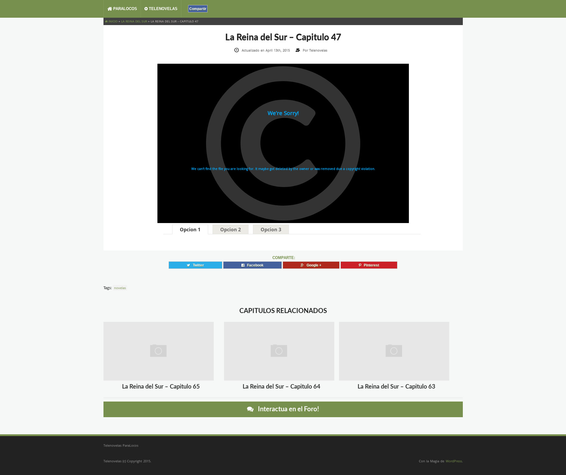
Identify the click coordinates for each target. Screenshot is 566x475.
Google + (312, 265)
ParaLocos (124, 8)
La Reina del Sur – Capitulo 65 (161, 387)
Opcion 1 (190, 229)
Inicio (113, 21)
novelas (120, 288)
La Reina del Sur (134, 21)
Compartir (197, 9)
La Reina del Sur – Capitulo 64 (281, 387)
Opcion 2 (230, 229)
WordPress (454, 461)
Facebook (254, 265)
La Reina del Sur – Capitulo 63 (396, 387)
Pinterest (370, 265)
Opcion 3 (271, 229)
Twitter (197, 265)
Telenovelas (162, 8)
